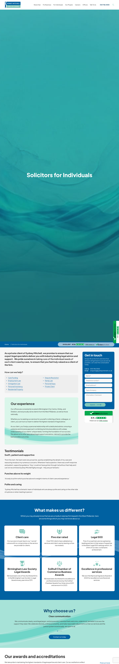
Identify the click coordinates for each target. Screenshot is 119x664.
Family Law (49, 381)
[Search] (113, 5)
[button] (58, 589)
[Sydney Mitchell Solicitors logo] (13, 5)
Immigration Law (14, 384)
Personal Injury (50, 384)
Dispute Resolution (52, 378)
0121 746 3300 (95, 369)
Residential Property (15, 389)
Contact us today (59, 637)
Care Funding (13, 378)
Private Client (50, 386)
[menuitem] (37, 5)
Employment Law (14, 381)
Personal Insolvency (15, 386)
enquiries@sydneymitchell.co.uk (101, 371)
